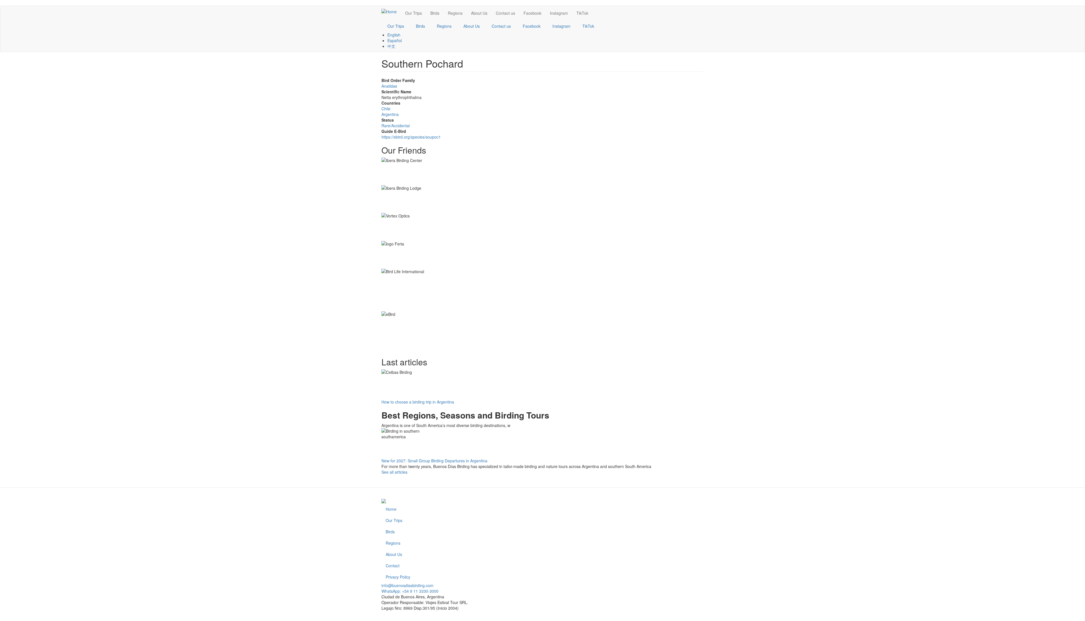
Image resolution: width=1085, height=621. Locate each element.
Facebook (532, 13)
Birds (434, 13)
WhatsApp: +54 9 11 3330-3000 (410, 591)
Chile (385, 108)
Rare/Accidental (395, 125)
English (393, 35)
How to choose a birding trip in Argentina (417, 402)
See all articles (394, 472)
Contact (393, 565)
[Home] (391, 11)
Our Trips (413, 13)
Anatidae (389, 86)
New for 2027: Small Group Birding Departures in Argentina (434, 460)
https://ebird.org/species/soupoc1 (411, 137)
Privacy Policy (398, 577)
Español (394, 40)
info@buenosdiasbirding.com (407, 585)
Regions (455, 13)
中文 (391, 46)
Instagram (559, 13)
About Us (479, 13)
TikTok (582, 13)
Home (391, 509)
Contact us (505, 13)
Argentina (390, 114)
